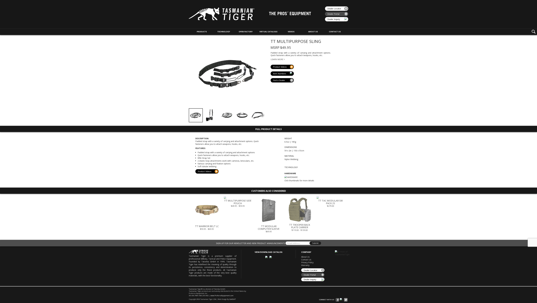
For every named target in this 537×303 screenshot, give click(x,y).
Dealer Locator (334, 8)
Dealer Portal (333, 14)
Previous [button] (188, 215)
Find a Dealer (279, 80)
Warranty (305, 265)
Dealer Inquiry (333, 19)
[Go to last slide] (193, 115)
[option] (206, 214)
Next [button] (348, 215)
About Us (305, 256)
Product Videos (280, 67)
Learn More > (278, 59)
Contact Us (306, 259)
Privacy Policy (307, 262)
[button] (196, 115)
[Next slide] (262, 115)
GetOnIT (232, 299)
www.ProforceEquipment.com (221, 295)
